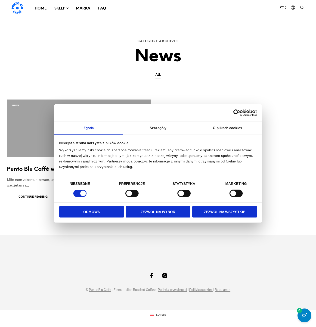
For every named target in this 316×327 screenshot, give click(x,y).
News (15, 105)
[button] (282, 7)
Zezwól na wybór (158, 212)
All (158, 74)
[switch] (132, 194)
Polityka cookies (201, 290)
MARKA (83, 8)
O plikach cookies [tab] (227, 128)
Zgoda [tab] (89, 128)
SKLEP (59, 8)
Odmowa (91, 212)
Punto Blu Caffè (100, 290)
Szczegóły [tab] (158, 128)
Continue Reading (33, 196)
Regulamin (222, 290)
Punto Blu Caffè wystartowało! (48, 169)
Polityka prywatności (172, 290)
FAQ (102, 8)
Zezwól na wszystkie (224, 212)
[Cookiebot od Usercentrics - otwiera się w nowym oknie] (237, 112)
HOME (40, 8)
